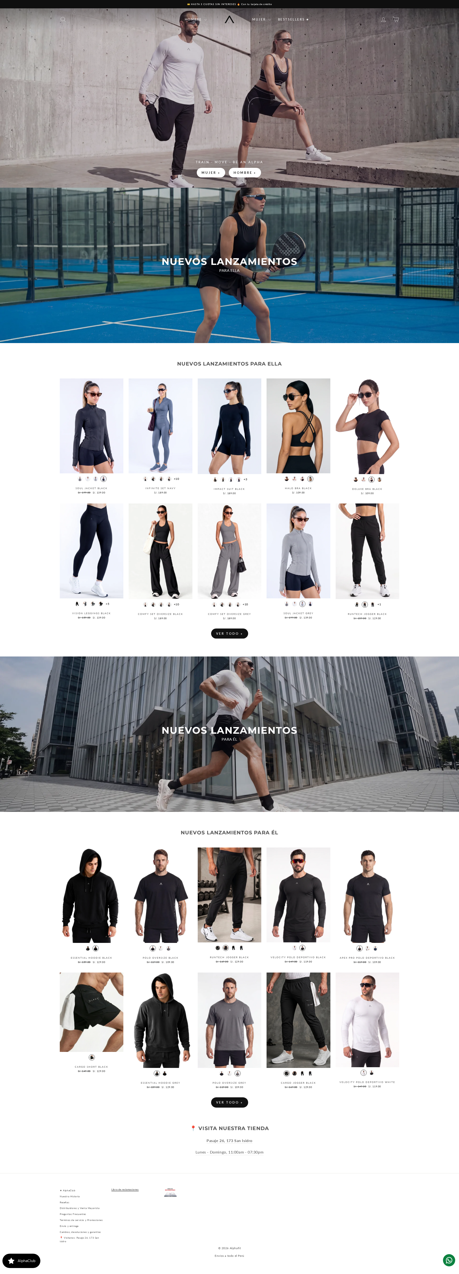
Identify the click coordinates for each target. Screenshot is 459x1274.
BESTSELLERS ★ (294, 19)
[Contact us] (449, 1260)
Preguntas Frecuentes (73, 1214)
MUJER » (211, 173)
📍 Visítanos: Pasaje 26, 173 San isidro (79, 1239)
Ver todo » (229, 633)
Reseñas (64, 1202)
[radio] (80, 479)
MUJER (259, 19)
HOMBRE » (245, 173)
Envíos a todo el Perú (229, 1256)
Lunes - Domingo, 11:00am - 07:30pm (229, 1152)
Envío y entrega (69, 1226)
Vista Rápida (91, 468)
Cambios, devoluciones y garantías (80, 1231)
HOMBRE (194, 19)
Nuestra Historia (70, 1196)
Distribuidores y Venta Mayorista (79, 1208)
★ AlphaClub (68, 1190)
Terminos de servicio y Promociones (81, 1220)
